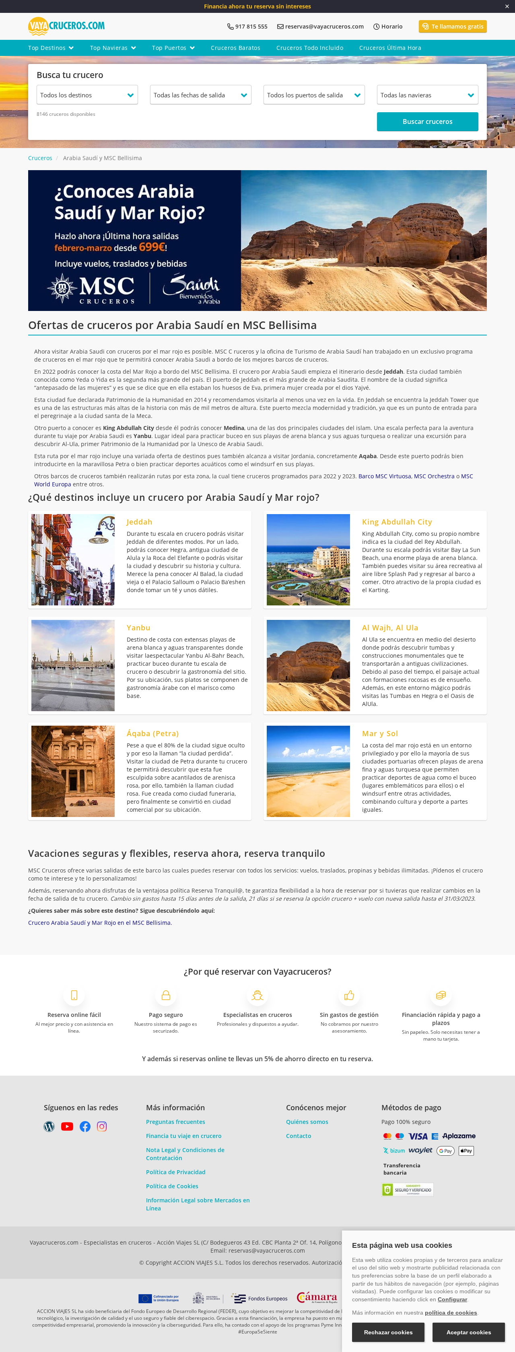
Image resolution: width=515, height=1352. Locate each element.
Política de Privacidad (176, 1172)
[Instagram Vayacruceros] (102, 1128)
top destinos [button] (47, 47)
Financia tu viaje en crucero (184, 1136)
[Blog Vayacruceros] (49, 1128)
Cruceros (40, 158)
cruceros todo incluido (309, 47)
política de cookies (451, 1312)
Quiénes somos (307, 1122)
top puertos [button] (169, 47)
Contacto (298, 1136)
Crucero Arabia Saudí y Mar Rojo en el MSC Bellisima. (100, 922)
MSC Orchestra (434, 476)
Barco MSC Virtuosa (384, 476)
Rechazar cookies (388, 1332)
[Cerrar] (507, 6)
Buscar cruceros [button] (428, 121)
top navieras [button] (109, 47)
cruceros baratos (235, 47)
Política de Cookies (172, 1186)
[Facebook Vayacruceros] (85, 1128)
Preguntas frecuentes (175, 1122)
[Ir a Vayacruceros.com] (66, 25)
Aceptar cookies (469, 1332)
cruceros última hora (390, 47)
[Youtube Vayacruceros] (67, 1128)
